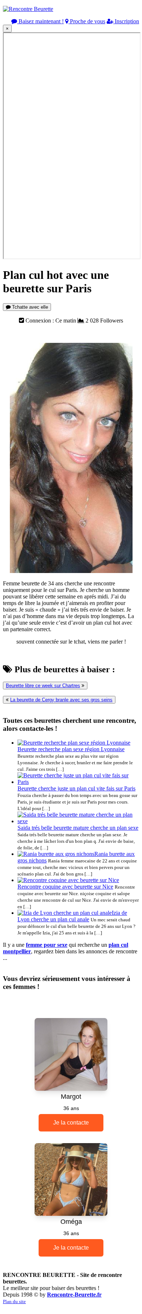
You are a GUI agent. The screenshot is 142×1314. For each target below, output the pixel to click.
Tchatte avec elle (29, 307)
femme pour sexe (46, 945)
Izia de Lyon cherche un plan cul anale (72, 916)
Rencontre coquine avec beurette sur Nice (65, 887)
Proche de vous (86, 21)
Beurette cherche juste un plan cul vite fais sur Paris (76, 788)
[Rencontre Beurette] (28, 9)
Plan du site (14, 1301)
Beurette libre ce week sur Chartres (43, 685)
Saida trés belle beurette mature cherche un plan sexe (77, 828)
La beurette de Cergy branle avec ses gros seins (61, 699)
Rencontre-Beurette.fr (74, 1294)
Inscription (126, 21)
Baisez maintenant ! (40, 21)
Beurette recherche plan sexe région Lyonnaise (71, 749)
